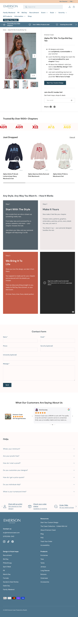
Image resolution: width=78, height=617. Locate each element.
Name (5, 337)
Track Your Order (46, 541)
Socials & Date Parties (10, 582)
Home (4, 30)
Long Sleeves (45, 570)
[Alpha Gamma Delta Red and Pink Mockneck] (39, 156)
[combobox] (43, 7)
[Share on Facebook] (51, 107)
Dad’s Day (6, 586)
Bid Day (24, 13)
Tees (42, 559)
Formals (6, 578)
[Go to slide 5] (52, 424)
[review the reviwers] (69, 410)
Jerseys (43, 567)
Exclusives (44, 555)
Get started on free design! (15, 506)
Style (52, 13)
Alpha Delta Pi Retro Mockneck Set (60, 175)
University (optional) (10, 355)
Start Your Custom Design (55, 83)
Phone (5, 346)
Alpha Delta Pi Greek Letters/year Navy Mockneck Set (10, 176)
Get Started (63, 1)
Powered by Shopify (21, 610)
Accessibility (45, 545)
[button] (74, 7)
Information (18, 16)
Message (6, 364)
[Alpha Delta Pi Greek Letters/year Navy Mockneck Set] (14, 156)
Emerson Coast (49, 35)
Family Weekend (9, 13)
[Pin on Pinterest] (54, 107)
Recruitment (34, 13)
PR (18, 13)
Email (42, 337)
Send (7, 385)
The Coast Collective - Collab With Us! (54, 526)
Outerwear (44, 578)
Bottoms (43, 574)
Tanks (43, 563)
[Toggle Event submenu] (47, 12)
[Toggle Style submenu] (55, 12)
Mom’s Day (7, 574)
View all (72, 137)
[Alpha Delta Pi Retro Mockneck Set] (64, 156)
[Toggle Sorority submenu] (66, 12)
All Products (7, 16)
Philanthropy (7, 563)
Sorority (61, 13)
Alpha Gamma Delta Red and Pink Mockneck (38, 175)
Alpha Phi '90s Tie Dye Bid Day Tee (17, 30)
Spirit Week (7, 567)
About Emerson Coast (48, 530)
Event (43, 13)
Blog (42, 534)
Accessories (45, 582)
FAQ (71, 1)
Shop (30, 16)
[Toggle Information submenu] (25, 16)
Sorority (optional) (47, 346)
